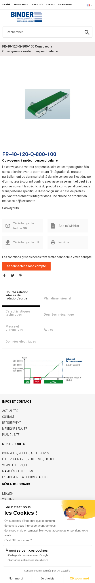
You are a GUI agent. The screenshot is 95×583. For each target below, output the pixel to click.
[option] (47, 103)
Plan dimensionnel (57, 298)
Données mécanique (59, 314)
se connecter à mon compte (26, 266)
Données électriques (21, 341)
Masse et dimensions (14, 328)
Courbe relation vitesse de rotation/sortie (17, 295)
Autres (48, 329)
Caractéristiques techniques (18, 313)
